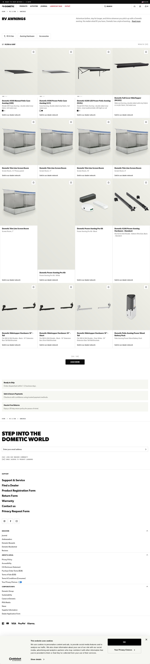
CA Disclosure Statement (11, 567)
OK (124, 642)
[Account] (140, 6)
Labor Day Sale (56, 6)
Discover (5, 531)
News (11, 606)
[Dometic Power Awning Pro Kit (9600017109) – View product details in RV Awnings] (93, 231)
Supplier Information (9, 610)
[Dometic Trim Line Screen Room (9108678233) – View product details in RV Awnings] (131, 148)
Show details (36, 659)
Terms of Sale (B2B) (9, 575)
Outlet (67, 6)
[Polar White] (4, 110)
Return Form (10, 495)
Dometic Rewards (8, 543)
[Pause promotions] (3, 1)
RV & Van (12, 11)
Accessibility (6, 563)
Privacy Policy (7, 560)
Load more (75, 362)
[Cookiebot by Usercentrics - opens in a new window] (15, 659)
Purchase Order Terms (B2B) (12, 571)
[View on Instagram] (4, 521)
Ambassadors (7, 539)
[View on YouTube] (16, 521)
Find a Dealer (10, 485)
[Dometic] (8, 6)
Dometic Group (15, 591)
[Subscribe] (145, 449)
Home (3, 11)
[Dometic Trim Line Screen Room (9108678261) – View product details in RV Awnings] (19, 148)
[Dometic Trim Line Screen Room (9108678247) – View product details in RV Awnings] (56, 148)
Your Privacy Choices (123, 650)
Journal (44, 6)
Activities (34, 6)
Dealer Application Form (18, 614)
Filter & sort (10, 44)
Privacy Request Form (16, 511)
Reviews (5, 550)
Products (23, 6)
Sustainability (7, 595)
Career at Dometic (16, 599)
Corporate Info (8, 587)
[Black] (2, 110)
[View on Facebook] (10, 521)
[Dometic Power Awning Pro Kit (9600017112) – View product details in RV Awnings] (56, 231)
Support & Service (13, 480)
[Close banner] (146, 639)
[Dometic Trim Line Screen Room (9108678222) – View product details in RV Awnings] (19, 231)
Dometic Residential (17, 547)
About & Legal (7, 555)
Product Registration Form (19, 490)
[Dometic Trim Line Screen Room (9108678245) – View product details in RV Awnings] (93, 148)
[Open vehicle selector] (134, 6)
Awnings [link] (23, 11)
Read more (136, 21)
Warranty (8, 501)
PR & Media (13, 602)
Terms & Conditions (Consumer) (14, 578)
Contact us (9, 506)
